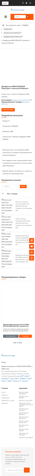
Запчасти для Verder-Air (23, 421)
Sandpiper (5, 378)
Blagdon (23, 378)
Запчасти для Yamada (23, 434)
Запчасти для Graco (23, 425)
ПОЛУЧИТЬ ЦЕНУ (8, 110)
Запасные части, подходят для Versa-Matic (26, 405)
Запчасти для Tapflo (23, 430)
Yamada (25, 381)
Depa (30, 378)
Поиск (23, 186)
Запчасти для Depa (26, 437)
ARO (22, 376)
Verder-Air (17, 381)
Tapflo (9, 381)
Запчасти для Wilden (23, 397)
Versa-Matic (14, 378)
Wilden (27, 376)
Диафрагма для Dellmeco (13, 37)
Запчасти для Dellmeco (12, 33)
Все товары (12, 194)
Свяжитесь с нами (7, 400)
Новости (4, 395)
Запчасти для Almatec (23, 409)
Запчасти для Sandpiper (23, 393)
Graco (3, 381)
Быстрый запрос (11, 336)
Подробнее (25, 336)
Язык (5, 3)
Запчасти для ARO (26, 400)
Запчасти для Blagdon (23, 413)
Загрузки (4, 403)
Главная (25, 25)
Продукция (8, 29)
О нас (3, 392)
